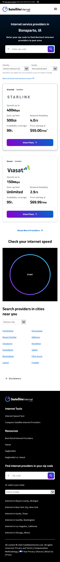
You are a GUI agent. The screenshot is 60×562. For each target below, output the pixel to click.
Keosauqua (37, 330)
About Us (49, 551)
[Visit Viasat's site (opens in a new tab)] (19, 172)
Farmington (8, 330)
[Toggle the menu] (55, 9)
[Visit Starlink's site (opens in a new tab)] (19, 100)
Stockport (7, 343)
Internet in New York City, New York (21, 507)
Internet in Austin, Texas (16, 513)
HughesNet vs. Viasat (15, 457)
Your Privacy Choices (33, 551)
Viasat (8, 444)
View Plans (29, 142)
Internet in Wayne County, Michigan (21, 500)
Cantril (6, 362)
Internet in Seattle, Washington (20, 519)
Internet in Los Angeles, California (21, 526)
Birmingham (8, 356)
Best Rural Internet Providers (19, 438)
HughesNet (10, 451)
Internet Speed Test (14, 416)
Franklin (35, 362)
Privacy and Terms (23, 548)
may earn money (10, 2)
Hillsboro (36, 337)
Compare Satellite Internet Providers (22, 422)
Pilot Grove (37, 356)
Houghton (36, 343)
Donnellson (8, 349)
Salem (35, 349)
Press (9, 554)
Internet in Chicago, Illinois (17, 532)
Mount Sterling (9, 337)
